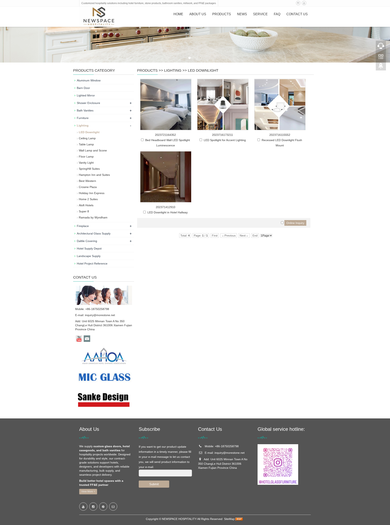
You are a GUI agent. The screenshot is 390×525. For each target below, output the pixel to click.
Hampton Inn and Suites (94, 174)
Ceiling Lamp (87, 138)
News (242, 14)
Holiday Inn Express (91, 193)
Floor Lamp (86, 156)
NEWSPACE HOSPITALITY (179, 519)
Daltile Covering (87, 241)
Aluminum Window (89, 80)
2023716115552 (279, 134)
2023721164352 (165, 134)
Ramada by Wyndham (93, 217)
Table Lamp (86, 144)
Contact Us (297, 14)
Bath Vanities (85, 110)
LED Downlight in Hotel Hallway (167, 212)
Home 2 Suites (88, 199)
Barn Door (83, 88)
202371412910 (165, 207)
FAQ (277, 14)
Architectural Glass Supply (93, 233)
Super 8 (84, 211)
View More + (88, 491)
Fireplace (83, 226)
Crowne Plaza (88, 187)
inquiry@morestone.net (100, 315)
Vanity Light (86, 162)
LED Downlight (203, 70)
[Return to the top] (381, 67)
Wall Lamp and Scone (93, 150)
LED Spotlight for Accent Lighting (225, 140)
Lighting (172, 70)
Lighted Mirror (86, 95)
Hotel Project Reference (92, 263)
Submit (154, 484)
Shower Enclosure (88, 103)
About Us (197, 14)
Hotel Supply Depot (89, 248)
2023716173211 (222, 134)
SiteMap (229, 519)
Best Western (87, 181)
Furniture (83, 118)
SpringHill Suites (89, 168)
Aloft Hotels (86, 205)
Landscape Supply (89, 256)
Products (221, 14)
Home (178, 14)
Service (260, 14)
